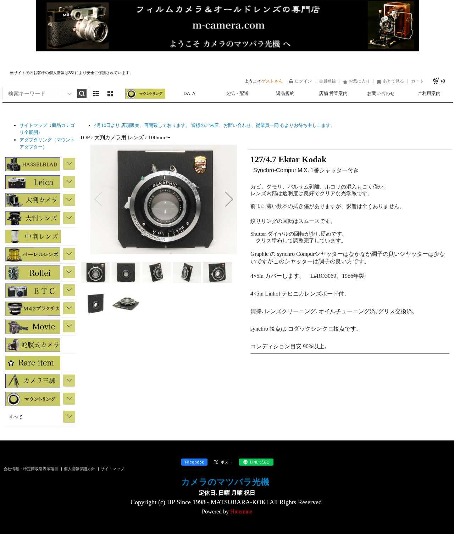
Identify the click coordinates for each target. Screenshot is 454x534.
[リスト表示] (96, 93)
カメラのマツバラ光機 (225, 482)
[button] (98, 199)
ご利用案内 (429, 93)
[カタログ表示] (110, 93)
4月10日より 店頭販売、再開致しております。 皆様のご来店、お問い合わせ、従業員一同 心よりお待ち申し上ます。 (214, 125)
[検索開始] (82, 93)
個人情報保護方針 (80, 469)
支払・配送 (237, 93)
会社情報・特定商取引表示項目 (31, 469)
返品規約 (285, 93)
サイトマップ (112, 469)
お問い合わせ (381, 93)
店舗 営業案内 (333, 93)
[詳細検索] (69, 93)
